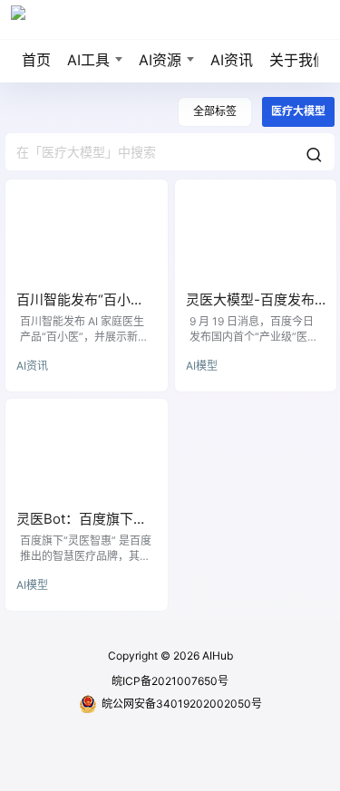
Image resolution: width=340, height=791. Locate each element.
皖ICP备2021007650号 (170, 681)
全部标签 (215, 111)
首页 (36, 60)
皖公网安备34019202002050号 (182, 703)
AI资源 (160, 60)
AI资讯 (231, 60)
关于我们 (298, 60)
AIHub (216, 655)
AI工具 (88, 60)
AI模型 (202, 365)
